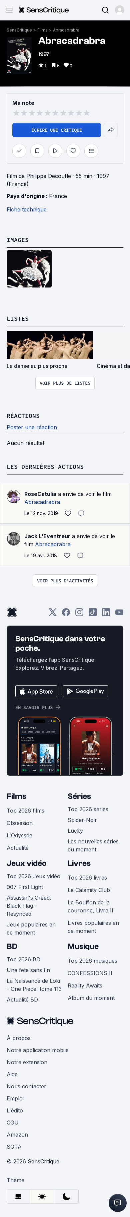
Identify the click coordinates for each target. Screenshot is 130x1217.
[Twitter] (53, 614)
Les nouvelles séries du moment (93, 845)
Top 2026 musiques (92, 960)
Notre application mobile (38, 1050)
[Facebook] (66, 614)
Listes (18, 318)
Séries (79, 796)
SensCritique (19, 30)
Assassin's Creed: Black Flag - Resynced (29, 905)
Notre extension (27, 1062)
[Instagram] (79, 614)
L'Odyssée (19, 835)
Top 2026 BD (23, 959)
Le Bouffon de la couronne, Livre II (90, 906)
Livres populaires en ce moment (93, 926)
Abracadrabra (66, 30)
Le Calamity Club (89, 890)
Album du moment (91, 998)
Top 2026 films (25, 810)
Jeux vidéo (27, 863)
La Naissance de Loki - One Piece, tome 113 (34, 984)
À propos (19, 1038)
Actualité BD (22, 999)
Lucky (75, 830)
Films (42, 30)
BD (12, 946)
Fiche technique (27, 209)
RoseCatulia (40, 494)
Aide (12, 1074)
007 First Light (25, 887)
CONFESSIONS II (90, 973)
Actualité (18, 847)
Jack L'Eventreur (47, 536)
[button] (120, 10)
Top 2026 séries (88, 809)
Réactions (23, 416)
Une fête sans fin (28, 970)
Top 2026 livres (87, 877)
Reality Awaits (85, 985)
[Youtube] (119, 614)
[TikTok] (93, 614)
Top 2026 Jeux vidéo (33, 876)
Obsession (20, 823)
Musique (83, 946)
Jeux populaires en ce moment (31, 928)
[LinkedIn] (106, 614)
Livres (79, 863)
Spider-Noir (82, 820)
